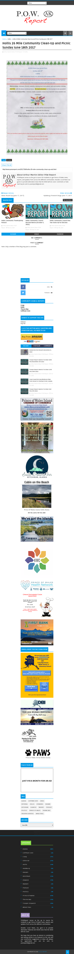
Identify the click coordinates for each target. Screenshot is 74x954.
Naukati (41, 807)
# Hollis (9, 160)
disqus (36, 234)
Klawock (33, 807)
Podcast (49, 807)
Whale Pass (39, 813)
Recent (26, 346)
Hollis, (26, 52)
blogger (13, 234)
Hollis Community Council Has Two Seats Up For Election (60, 221)
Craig (42, 801)
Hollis (9, 39)
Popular (37, 346)
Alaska (24, 801)
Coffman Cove (33, 801)
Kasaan (47, 804)
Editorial (25, 804)
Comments (48, 346)
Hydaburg (40, 804)
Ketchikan (25, 807)
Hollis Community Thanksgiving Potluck (12, 221)
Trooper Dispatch (28, 813)
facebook (60, 234)
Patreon (23, 322)
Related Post (7, 200)
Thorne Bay (46, 810)
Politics (24, 810)
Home (4, 39)
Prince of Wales (34, 810)
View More (68, 200)
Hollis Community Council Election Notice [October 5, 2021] (35, 222)
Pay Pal (23, 323)
